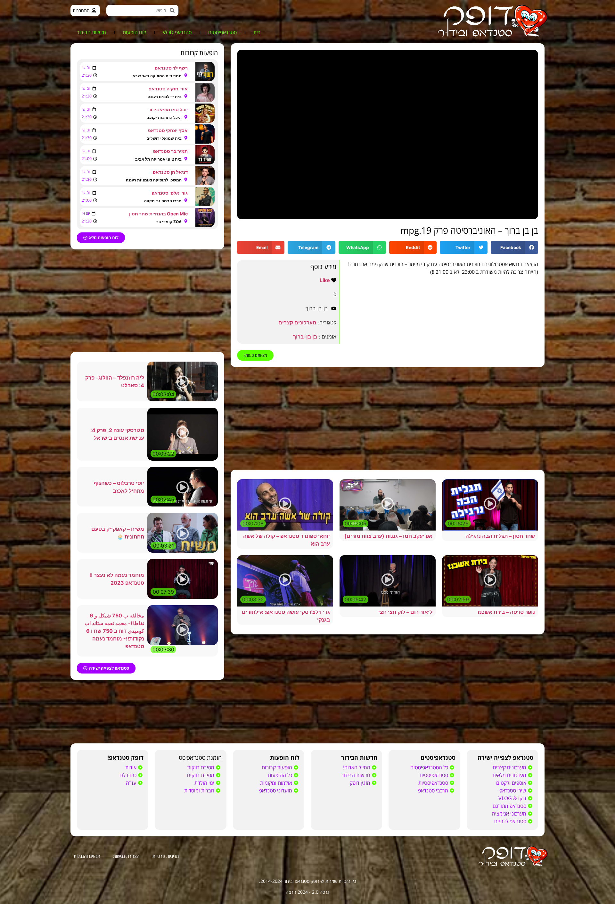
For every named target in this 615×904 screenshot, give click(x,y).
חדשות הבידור (91, 32)
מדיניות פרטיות (165, 856)
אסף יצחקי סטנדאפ (168, 130)
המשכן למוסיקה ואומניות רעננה (154, 180)
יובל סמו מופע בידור (168, 109)
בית (257, 32)
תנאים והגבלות (87, 856)
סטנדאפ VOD (177, 32)
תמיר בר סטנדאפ (170, 151)
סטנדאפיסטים (222, 32)
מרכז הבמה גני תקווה (163, 200)
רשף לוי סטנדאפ (171, 68)
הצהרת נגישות (126, 856)
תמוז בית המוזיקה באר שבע (157, 75)
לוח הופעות (134, 32)
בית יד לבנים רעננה (165, 96)
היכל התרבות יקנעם (164, 117)
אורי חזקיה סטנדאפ (168, 88)
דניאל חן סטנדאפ (170, 172)
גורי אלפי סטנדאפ (170, 193)
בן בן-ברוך (305, 336)
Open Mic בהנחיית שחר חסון (158, 213)
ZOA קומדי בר (169, 221)
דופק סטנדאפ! (125, 757)
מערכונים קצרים (297, 322)
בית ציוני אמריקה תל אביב (158, 159)
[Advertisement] (388, 418)
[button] (514, 247)
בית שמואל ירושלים (164, 138)
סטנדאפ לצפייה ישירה (505, 757)
